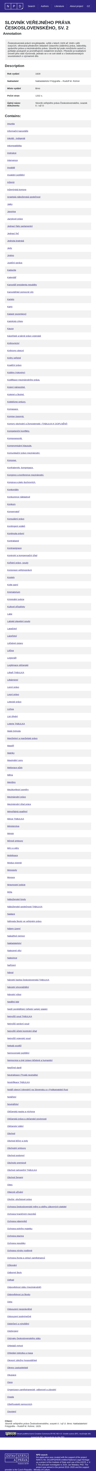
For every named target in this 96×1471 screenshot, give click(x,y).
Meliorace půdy (14, 767)
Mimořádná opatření (17, 811)
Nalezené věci (14, 950)
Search (31, 6)
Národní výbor (14, 994)
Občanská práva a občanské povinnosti (26, 1119)
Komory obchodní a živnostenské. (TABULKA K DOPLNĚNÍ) (37, 424)
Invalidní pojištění (16, 175)
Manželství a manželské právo (22, 738)
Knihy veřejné (14, 358)
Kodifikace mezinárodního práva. (23, 380)
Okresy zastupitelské (17, 1367)
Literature (59, 6)
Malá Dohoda (14, 731)
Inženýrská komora (16, 189)
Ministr (10, 833)
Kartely (10, 299)
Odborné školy (14, 1272)
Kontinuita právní (15, 533)
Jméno (10, 255)
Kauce (10, 328)
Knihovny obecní (15, 350)
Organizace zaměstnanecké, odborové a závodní (31, 1389)
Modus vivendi (14, 863)
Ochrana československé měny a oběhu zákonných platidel (36, 1206)
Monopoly (12, 870)
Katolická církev (15, 321)
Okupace (11, 1375)
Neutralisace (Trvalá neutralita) (22, 1075)
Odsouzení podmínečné (19, 1316)
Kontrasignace (14, 548)
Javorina (11, 211)
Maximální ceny (15, 760)
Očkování (12, 1265)
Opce (10, 1382)
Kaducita (11, 270)
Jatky (9, 204)
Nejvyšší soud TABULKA (19, 1016)
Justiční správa (14, 263)
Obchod (11, 1133)
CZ (88, 6)
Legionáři (11, 658)
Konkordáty (13, 489)
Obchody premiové (16, 1163)
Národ (10, 972)
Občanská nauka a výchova (21, 1111)
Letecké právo (14, 702)
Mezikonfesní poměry (18, 789)
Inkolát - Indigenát (16, 138)
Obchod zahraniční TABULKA (22, 1170)
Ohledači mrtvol (15, 1345)
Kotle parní (12, 585)
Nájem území (13, 928)
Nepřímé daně (14, 1067)
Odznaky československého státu (24, 1338)
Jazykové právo (15, 219)
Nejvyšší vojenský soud (19, 1038)
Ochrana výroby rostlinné (19, 1250)
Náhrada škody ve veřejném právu (24, 921)
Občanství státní (15, 1126)
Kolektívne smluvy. (16, 402)
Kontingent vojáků (16, 526)
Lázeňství (12, 636)
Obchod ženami (15, 1177)
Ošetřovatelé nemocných (19, 1404)
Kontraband (13, 541)
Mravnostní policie (16, 885)
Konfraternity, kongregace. (20, 467)
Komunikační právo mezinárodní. (23, 453)
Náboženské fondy (16, 899)
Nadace (11, 914)
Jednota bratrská (15, 241)
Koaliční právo (14, 365)
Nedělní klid (13, 1002)
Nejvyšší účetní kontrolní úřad (22, 1031)
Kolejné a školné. (15, 394)
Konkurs (11, 504)
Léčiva (10, 650)
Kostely (11, 577)
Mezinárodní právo (16, 797)
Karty (9, 306)
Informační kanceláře (17, 131)
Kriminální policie (15, 599)
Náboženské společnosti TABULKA (24, 906)
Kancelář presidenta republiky (22, 285)
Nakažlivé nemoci (16, 936)
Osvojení (11, 1411)
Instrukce (11, 153)
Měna (10, 775)
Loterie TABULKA (16, 724)
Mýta (9, 892)
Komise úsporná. (15, 416)
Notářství (11, 1097)
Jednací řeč (13, 233)
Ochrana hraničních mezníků (21, 1214)
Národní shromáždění (18, 987)
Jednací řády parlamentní (20, 226)
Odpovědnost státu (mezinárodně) (24, 1287)
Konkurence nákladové (18, 497)
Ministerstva (13, 826)
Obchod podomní (15, 1155)
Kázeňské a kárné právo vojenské (24, 336)
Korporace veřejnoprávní (19, 570)
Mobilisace (12, 855)
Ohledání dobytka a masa (20, 1353)
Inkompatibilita (14, 145)
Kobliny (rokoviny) (16, 372)
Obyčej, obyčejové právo (19, 1199)
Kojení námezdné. (16, 387)
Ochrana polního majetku (19, 1228)
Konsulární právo (15, 519)
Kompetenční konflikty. (18, 431)
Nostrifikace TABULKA (18, 1082)
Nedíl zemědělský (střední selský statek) (27, 1009)
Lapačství (12, 628)
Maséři (10, 745)
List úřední (12, 716)
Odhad (10, 1280)
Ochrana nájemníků (17, 1221)
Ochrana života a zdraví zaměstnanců (26, 1258)
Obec (10, 1185)
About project (76, 6)
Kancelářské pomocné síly (20, 292)
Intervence (12, 160)
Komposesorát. (14, 438)
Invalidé (11, 167)
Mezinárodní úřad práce (19, 804)
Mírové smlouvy (15, 841)
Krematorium (13, 592)
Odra (9, 1302)
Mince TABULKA (15, 819)
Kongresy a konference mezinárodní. (25, 475)
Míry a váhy (13, 848)
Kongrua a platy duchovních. (21, 482)
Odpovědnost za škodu (18, 1294)
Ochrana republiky (16, 1243)
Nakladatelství (14, 943)
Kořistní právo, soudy (17, 563)
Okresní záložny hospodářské (22, 1360)
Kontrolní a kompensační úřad (22, 555)
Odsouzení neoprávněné (19, 1309)
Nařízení (11, 965)
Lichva (10, 709)
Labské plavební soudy (18, 621)
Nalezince (12, 958)
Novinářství (12, 1104)
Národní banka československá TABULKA (28, 980)
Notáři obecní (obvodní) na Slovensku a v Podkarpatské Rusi (37, 1089)
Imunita (11, 124)
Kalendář (11, 277)
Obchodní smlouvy (16, 1148)
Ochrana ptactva (15, 1236)
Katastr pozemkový (16, 314)
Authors (45, 6)
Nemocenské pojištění (18, 1053)
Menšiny (11, 782)
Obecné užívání (15, 1192)
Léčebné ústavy (15, 643)
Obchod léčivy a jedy (17, 1141)
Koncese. (12, 460)
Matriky (10, 753)
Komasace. (12, 409)
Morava (11, 877)
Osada (10, 1397)
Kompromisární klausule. (19, 445)
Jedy (9, 248)
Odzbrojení (12, 1331)
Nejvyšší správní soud (18, 1024)
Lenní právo (13, 687)
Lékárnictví (12, 680)
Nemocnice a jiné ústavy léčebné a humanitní (29, 1060)
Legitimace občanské (17, 665)
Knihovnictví (13, 343)
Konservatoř (13, 511)
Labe (9, 614)
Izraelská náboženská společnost (23, 197)
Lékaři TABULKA (15, 672)
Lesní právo (13, 694)
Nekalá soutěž (14, 1045)
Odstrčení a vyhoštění (18, 1324)
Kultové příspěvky (16, 606)
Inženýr (11, 182)
